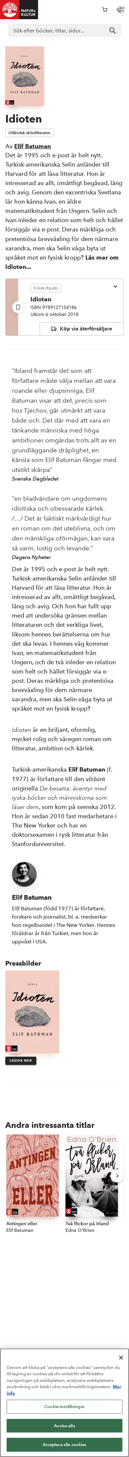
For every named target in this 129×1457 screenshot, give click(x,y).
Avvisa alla (64, 1425)
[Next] (117, 1175)
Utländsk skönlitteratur (29, 132)
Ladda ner (21, 1060)
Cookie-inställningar (64, 1406)
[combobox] (64, 30)
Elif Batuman (32, 146)
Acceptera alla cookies (65, 1444)
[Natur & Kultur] (19, 9)
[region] (64, 1402)
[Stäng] (121, 1357)
